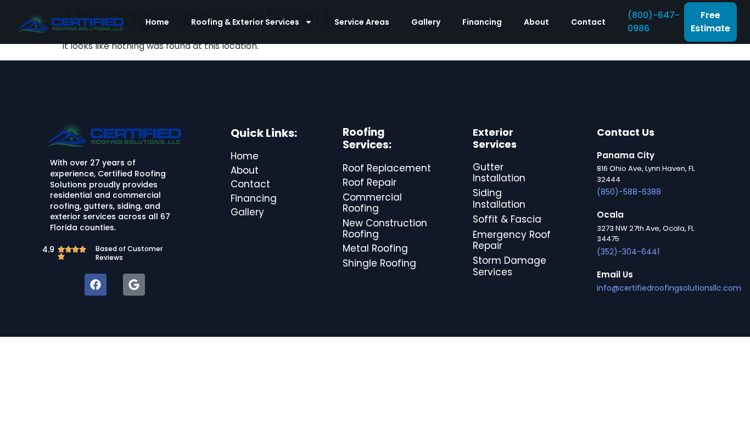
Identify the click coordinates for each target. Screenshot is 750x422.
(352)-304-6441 (628, 251)
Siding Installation (499, 198)
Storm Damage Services (509, 266)
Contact (588, 21)
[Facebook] (96, 285)
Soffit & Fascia (507, 219)
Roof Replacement (387, 168)
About (536, 21)
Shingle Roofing (379, 263)
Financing (482, 21)
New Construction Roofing (385, 228)
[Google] (134, 285)
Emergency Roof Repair (512, 240)
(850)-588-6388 (629, 191)
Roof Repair (369, 182)
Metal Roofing (375, 248)
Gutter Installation (499, 172)
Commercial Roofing (372, 203)
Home (157, 21)
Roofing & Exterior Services (245, 21)
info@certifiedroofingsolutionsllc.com (669, 287)
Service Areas (361, 21)
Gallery (425, 21)
